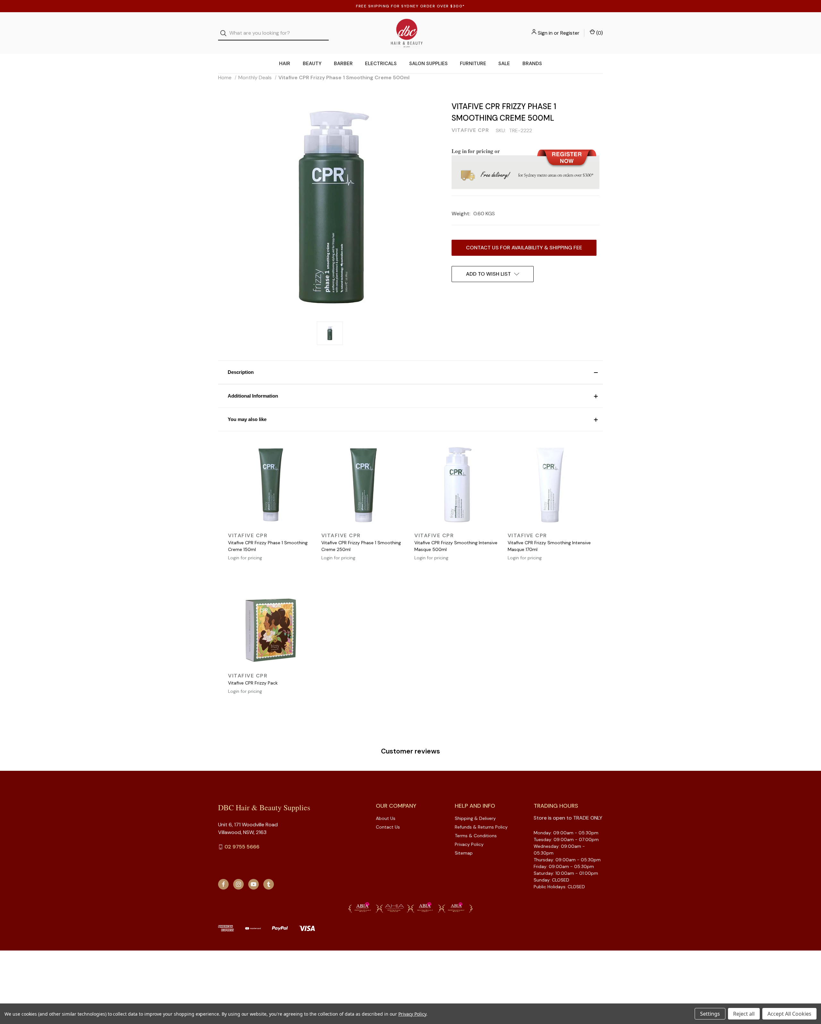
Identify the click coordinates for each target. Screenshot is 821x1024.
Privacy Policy (469, 844)
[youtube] (253, 884)
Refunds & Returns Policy (481, 827)
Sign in (545, 33)
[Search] (225, 33)
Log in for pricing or (476, 151)
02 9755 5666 (241, 846)
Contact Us (388, 827)
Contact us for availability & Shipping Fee (524, 247)
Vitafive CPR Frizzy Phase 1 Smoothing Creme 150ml (268, 546)
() (599, 33)
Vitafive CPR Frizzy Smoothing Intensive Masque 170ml (549, 546)
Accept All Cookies (789, 1013)
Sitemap (464, 853)
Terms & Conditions (476, 836)
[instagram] (238, 884)
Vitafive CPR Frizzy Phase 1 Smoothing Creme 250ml (361, 546)
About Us (385, 818)
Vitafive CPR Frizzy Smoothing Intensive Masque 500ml (455, 546)
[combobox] (273, 33)
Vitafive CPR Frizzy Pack (253, 683)
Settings (710, 1013)
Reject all (744, 1013)
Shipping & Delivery (475, 818)
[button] (410, 372)
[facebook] (223, 884)
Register (570, 33)
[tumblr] (268, 884)
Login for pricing (245, 558)
